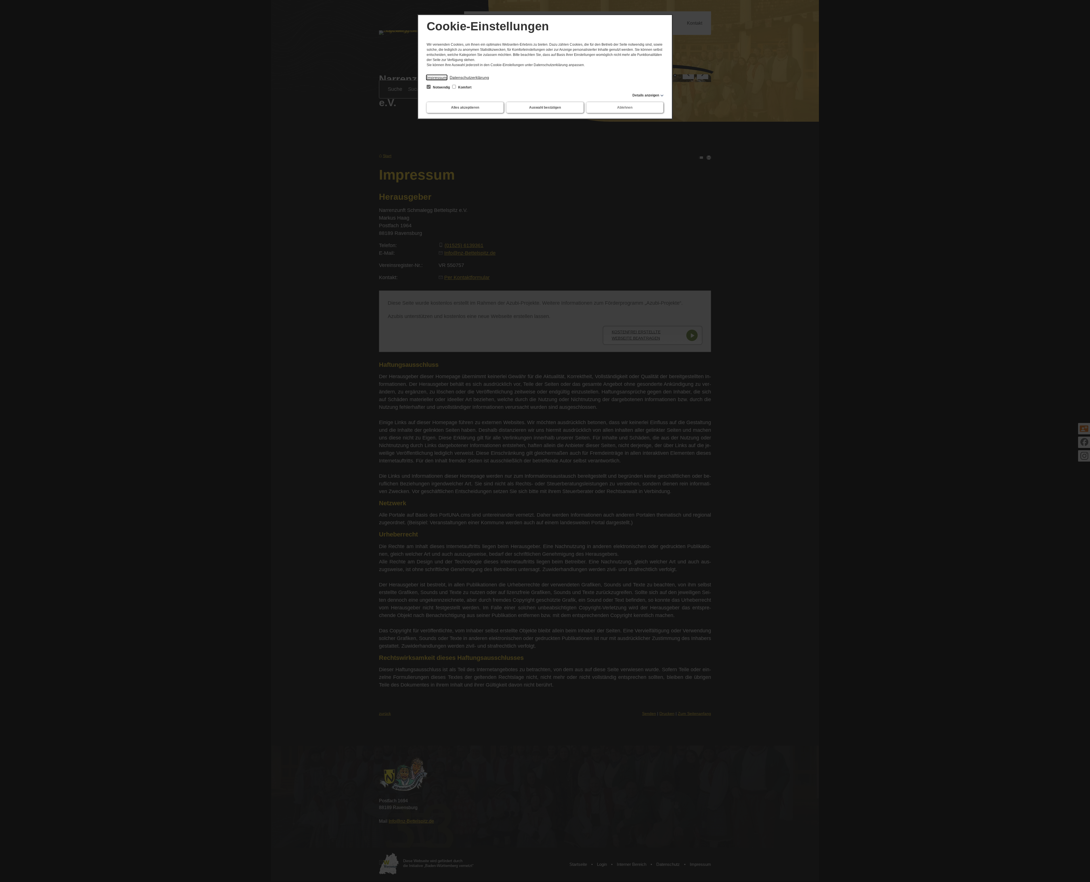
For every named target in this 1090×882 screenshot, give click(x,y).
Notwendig (441, 87)
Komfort (464, 87)
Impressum (437, 77)
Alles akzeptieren (465, 108)
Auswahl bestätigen (545, 108)
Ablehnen (624, 108)
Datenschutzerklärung (469, 77)
